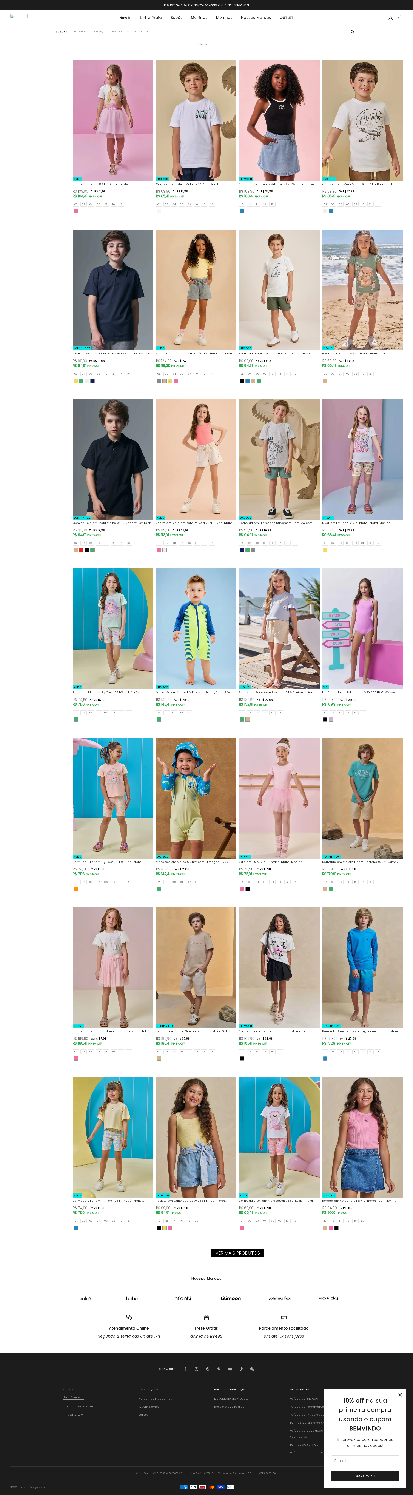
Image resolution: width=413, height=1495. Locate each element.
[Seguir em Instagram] (196, 1369)
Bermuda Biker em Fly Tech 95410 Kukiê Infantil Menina (107, 862)
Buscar (62, 32)
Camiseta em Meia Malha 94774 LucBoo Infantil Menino (191, 184)
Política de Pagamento (307, 1407)
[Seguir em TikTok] (241, 1369)
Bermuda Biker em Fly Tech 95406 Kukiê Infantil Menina (108, 693)
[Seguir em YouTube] (230, 1369)
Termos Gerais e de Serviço (311, 1423)
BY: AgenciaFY (37, 1487)
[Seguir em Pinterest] (219, 1369)
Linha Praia (151, 17)
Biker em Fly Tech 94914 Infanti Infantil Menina (356, 523)
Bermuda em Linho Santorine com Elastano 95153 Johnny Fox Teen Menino (193, 1031)
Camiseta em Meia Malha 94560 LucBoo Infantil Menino (358, 184)
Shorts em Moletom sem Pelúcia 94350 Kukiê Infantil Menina (195, 354)
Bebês (176, 17)
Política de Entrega (304, 1398)
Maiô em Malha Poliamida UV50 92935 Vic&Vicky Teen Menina (358, 693)
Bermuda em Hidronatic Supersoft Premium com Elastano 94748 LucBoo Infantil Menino (276, 523)
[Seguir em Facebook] (185, 1369)
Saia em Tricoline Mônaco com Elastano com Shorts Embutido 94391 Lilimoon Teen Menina (278, 1031)
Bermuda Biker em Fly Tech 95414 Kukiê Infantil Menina (107, 1201)
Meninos (224, 17)
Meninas (199, 17)
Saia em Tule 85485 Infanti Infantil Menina (270, 862)
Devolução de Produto (231, 1398)
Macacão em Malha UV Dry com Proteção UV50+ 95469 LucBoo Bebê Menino (193, 862)
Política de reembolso (306, 1452)
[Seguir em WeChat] (252, 1369)
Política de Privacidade (307, 1415)
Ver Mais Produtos (238, 1253)
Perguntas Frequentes (155, 1398)
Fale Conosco (73, 1397)
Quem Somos (149, 1407)
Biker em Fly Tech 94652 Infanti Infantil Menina (356, 353)
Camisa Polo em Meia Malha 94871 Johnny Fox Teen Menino (112, 523)
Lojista (143, 1415)
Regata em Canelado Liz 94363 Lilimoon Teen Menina (190, 1201)
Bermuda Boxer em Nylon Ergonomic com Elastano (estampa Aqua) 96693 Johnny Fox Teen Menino (360, 1031)
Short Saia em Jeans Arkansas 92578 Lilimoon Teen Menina (278, 184)
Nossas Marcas (256, 17)
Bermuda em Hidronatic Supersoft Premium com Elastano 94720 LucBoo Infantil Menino (276, 354)
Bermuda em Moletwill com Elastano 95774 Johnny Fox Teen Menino (360, 862)
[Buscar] (352, 32)
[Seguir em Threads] (207, 1369)
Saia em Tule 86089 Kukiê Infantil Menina (103, 184)
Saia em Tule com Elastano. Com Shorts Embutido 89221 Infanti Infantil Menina (110, 1031)
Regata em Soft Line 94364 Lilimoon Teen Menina (359, 1200)
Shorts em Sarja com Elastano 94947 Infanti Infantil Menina (277, 693)
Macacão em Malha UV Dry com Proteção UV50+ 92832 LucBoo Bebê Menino (193, 693)
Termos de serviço (304, 1445)
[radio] (76, 204)
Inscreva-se (365, 1475)
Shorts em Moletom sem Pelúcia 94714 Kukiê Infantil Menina (195, 523)
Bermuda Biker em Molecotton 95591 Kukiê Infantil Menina (276, 1201)
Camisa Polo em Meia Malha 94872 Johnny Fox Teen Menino (112, 354)
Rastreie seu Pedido (229, 1407)
